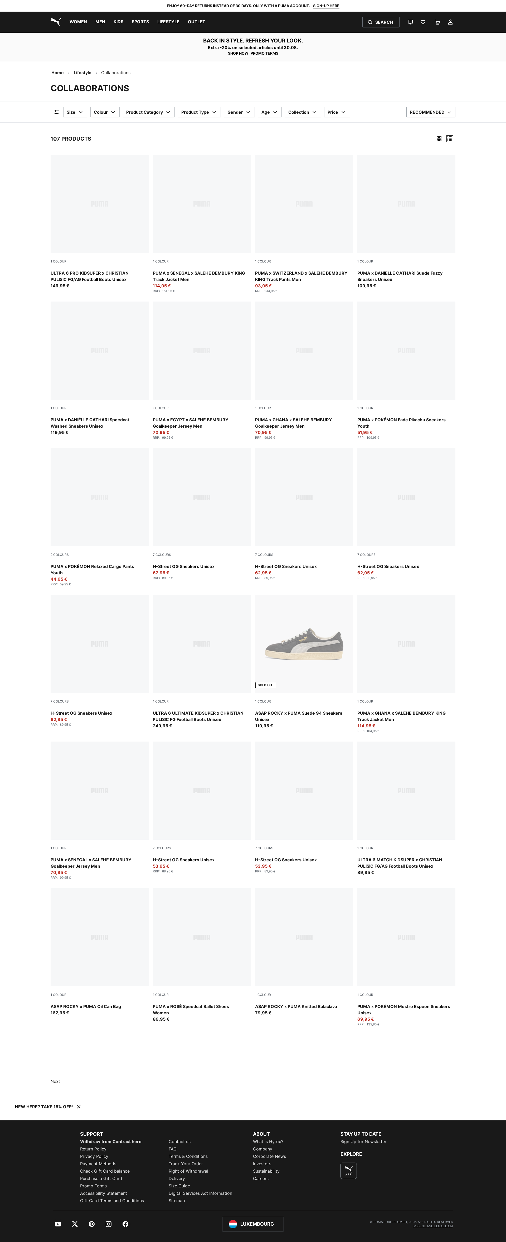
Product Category (144, 112)
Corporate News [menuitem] (269, 1156)
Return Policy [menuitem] (93, 1149)
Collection (298, 112)
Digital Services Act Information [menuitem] (200, 1193)
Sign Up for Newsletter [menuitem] (363, 1141)
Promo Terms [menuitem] (93, 1185)
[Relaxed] (449, 138)
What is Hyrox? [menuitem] (268, 1141)
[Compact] (439, 138)
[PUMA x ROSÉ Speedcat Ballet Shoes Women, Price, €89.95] (202, 955)
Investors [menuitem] (262, 1163)
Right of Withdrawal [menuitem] (188, 1171)
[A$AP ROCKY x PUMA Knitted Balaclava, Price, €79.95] (304, 952)
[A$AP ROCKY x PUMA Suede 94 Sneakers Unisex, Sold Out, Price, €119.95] (304, 662)
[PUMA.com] (55, 22)
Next (55, 1081)
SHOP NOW (238, 53)
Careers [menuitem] (261, 1178)
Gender (235, 112)
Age (265, 112)
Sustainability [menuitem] (266, 1171)
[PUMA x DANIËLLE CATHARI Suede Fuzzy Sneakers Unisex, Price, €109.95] (406, 222)
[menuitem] (78, 22)
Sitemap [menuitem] (177, 1200)
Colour (101, 112)
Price (333, 112)
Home (57, 72)
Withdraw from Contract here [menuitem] (111, 1141)
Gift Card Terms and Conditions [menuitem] (112, 1200)
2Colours (60, 555)
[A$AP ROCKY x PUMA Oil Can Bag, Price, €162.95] (100, 952)
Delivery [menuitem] (177, 1178)
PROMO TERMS (264, 53)
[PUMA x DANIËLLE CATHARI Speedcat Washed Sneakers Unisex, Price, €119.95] (100, 369)
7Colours (162, 555)
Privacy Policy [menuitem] (94, 1156)
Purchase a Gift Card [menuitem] (101, 1178)
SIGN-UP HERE (326, 5)
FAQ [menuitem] (173, 1149)
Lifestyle (82, 72)
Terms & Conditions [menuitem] (188, 1156)
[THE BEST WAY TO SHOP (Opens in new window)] (348, 1171)
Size (71, 112)
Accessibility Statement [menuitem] (103, 1193)
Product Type (195, 112)
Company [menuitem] (262, 1149)
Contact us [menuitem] (180, 1141)
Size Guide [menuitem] (179, 1185)
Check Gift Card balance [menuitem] (105, 1171)
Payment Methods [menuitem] (98, 1163)
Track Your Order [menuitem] (186, 1163)
